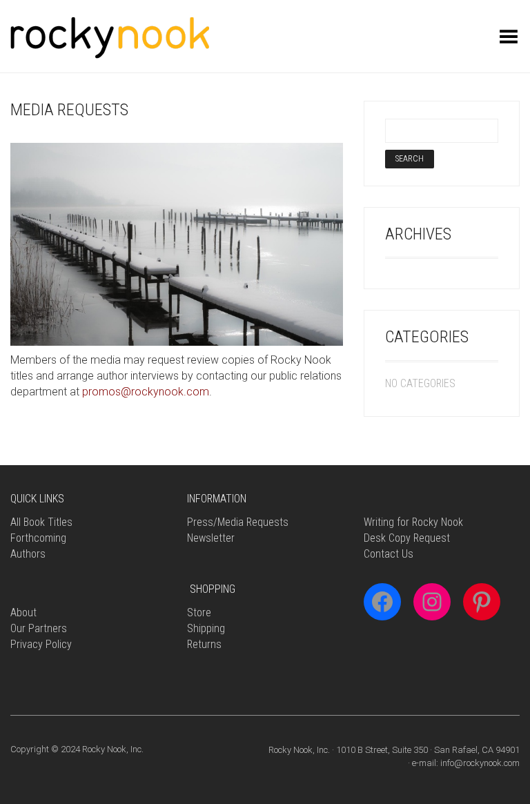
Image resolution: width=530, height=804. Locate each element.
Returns (204, 644)
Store (199, 612)
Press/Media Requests (237, 522)
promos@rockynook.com (145, 391)
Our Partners (38, 628)
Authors (28, 553)
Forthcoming (38, 538)
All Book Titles (41, 522)
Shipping (206, 628)
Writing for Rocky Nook (413, 522)
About (23, 612)
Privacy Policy (41, 644)
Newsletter (211, 538)
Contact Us (388, 553)
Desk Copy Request (407, 538)
